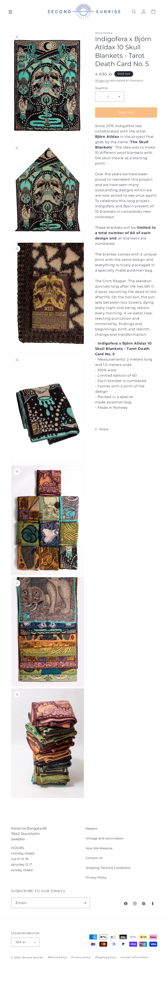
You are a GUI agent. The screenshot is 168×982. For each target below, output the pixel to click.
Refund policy (57, 957)
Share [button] (104, 429)
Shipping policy (105, 957)
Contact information (134, 957)
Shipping (102, 80)
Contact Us (94, 858)
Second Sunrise (32, 957)
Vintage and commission (105, 838)
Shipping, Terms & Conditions (108, 868)
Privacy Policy (96, 877)
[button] (10, 11)
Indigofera (104, 33)
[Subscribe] (85, 903)
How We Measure (99, 848)
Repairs (91, 828)
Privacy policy (81, 957)
